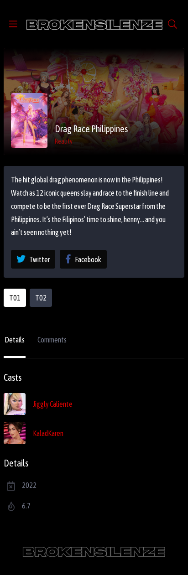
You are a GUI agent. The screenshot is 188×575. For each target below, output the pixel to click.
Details (15, 340)
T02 (41, 298)
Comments (52, 340)
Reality (64, 141)
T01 (15, 298)
